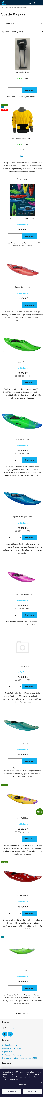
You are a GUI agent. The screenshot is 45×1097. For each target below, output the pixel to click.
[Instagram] (10, 1034)
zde (17, 1079)
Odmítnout (11, 1092)
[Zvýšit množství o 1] (20, 90)
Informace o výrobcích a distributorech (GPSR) (20, 1058)
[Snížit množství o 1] (9, 90)
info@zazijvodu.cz (14, 1028)
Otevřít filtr (9, 23)
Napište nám (7, 1051)
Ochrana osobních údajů (11, 1048)
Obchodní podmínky (10, 1045)
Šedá (25, 179)
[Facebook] (4, 1034)
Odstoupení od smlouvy (11, 1055)
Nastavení (22, 1085)
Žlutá (19, 179)
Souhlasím (32, 1092)
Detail (22, 156)
